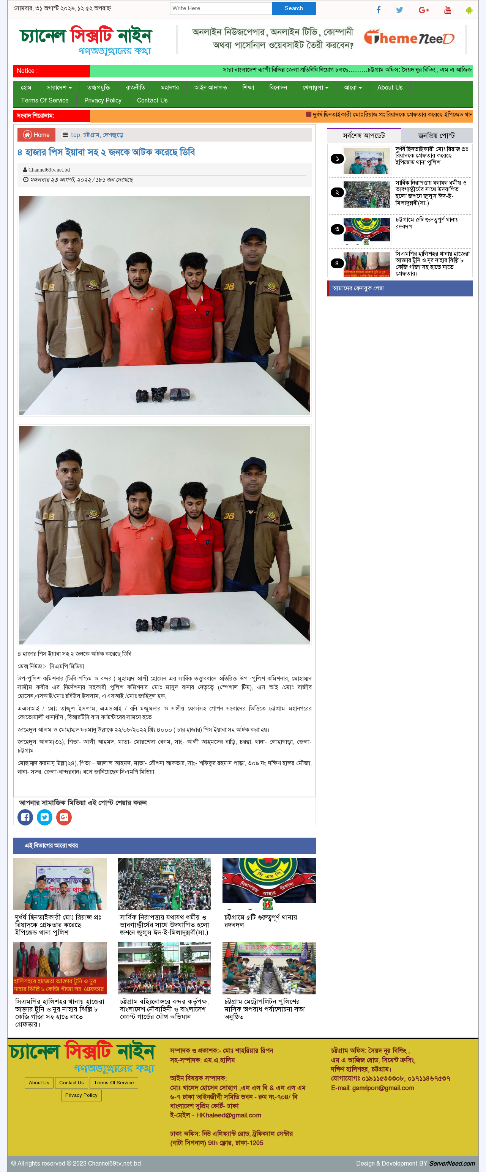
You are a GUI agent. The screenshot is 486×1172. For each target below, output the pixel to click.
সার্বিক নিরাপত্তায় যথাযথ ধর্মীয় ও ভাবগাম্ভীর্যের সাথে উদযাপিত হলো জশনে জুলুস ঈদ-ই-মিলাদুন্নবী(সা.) (164, 925)
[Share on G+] (64, 817)
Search (294, 8)
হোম (26, 87)
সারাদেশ (57, 87)
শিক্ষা (248, 87)
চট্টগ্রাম (91, 135)
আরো (351, 87)
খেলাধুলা (314, 87)
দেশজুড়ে (113, 135)
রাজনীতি (135, 87)
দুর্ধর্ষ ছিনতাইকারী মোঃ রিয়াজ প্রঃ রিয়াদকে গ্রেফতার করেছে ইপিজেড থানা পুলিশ (381, 114)
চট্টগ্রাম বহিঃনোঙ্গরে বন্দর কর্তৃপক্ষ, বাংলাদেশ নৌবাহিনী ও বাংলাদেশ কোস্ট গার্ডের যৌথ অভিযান (164, 1009)
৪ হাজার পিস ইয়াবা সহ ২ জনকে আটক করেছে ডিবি (106, 152)
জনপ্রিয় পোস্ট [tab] (436, 135)
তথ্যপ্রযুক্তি (98, 87)
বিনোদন (278, 87)
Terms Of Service (45, 100)
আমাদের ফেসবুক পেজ (358, 288)
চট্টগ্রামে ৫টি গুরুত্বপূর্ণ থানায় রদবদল (260, 921)
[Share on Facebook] (25, 817)
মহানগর (170, 87)
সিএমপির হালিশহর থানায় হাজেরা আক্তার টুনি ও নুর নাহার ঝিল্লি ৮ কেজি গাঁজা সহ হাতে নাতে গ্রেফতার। (59, 1012)
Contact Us (152, 100)
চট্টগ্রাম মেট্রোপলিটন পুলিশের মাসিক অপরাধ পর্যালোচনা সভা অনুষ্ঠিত (264, 1009)
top (75, 135)
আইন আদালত (210, 87)
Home (41, 135)
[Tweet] (44, 817)
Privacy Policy (103, 100)
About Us (390, 87)
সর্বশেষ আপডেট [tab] (364, 135)
